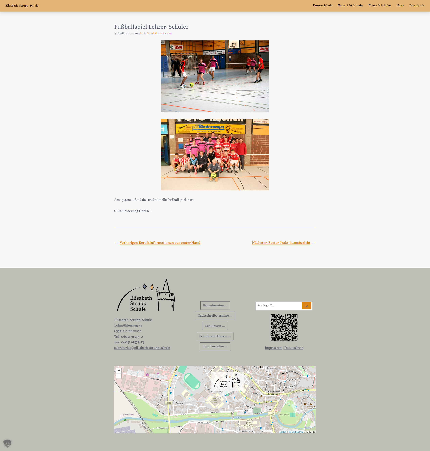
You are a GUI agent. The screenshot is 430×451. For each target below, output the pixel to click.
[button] (227, 385)
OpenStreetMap (296, 431)
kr (141, 33)
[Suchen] (306, 305)
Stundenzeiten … (215, 346)
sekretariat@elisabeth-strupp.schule (142, 347)
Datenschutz (293, 347)
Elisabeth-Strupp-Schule (21, 6)
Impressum (273, 347)
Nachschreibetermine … (215, 316)
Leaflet (283, 431)
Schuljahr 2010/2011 (159, 33)
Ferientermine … (215, 305)
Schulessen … (215, 326)
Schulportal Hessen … (215, 336)
